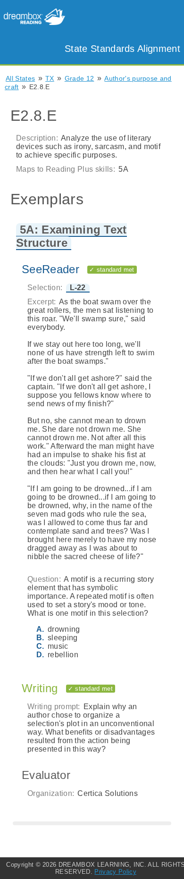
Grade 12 (79, 78)
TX (49, 78)
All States (20, 78)
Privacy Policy (115, 871)
